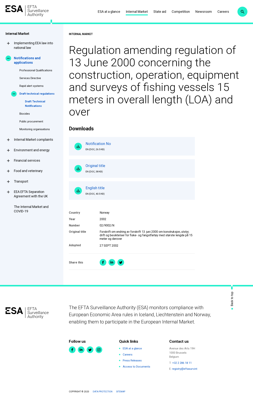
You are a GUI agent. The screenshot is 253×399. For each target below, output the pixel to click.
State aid (159, 12)
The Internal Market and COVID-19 (31, 209)
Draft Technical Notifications (35, 104)
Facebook (72, 349)
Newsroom (203, 12)
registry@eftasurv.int (184, 368)
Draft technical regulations (36, 93)
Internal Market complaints (33, 139)
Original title (95, 168)
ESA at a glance (109, 12)
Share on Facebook (103, 262)
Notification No (98, 146)
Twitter (90, 349)
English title (95, 190)
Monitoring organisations (34, 129)
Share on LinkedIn (112, 262)
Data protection (102, 391)
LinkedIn (81, 349)
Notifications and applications (27, 60)
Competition (181, 12)
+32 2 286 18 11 (182, 363)
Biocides (24, 113)
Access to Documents (136, 366)
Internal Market (137, 12)
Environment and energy (32, 150)
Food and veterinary (28, 171)
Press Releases (132, 360)
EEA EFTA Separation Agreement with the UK (31, 194)
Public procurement (31, 121)
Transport (21, 181)
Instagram (99, 349)
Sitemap (120, 391)
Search (242, 12)
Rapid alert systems (31, 86)
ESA (27, 11)
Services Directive (30, 78)
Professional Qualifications (35, 70)
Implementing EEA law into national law (33, 45)
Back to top (232, 299)
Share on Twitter (120, 262)
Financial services (27, 160)
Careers (223, 12)
